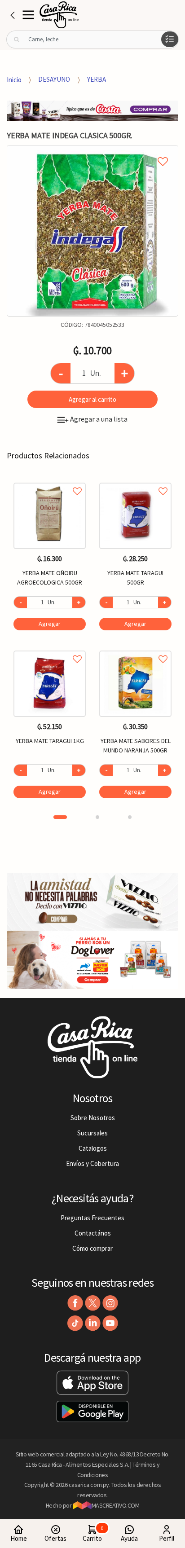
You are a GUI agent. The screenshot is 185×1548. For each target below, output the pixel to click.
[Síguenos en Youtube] (110, 1323)
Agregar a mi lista (92, 151)
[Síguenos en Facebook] (75, 1303)
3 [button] (130, 817)
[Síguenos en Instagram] (110, 1303)
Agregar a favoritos (50, 481)
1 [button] (60, 817)
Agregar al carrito (92, 399)
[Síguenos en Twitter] (92, 1303)
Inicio (14, 79)
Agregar (50, 624)
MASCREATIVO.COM (116, 1505)
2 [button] (97, 817)
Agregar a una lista (96, 418)
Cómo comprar (92, 1248)
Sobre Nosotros (92, 1117)
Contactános (93, 1233)
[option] (92, 230)
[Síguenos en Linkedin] (92, 1323)
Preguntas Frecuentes (92, 1218)
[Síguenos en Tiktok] (75, 1323)
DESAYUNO (54, 79)
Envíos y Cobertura (92, 1163)
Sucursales (92, 1133)
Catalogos (93, 1148)
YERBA (96, 79)
